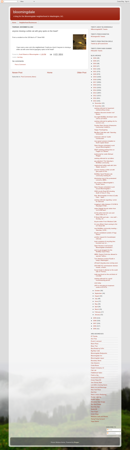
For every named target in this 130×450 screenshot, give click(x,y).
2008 (95, 320)
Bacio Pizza (94, 343)
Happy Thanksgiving (100, 130)
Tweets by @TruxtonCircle (99, 43)
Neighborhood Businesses (28, 22)
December (98, 103)
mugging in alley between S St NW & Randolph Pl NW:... (106, 205)
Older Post (81, 72)
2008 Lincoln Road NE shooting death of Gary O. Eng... (104, 192)
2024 (95, 63)
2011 (95, 98)
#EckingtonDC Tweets (98, 36)
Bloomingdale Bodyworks (99, 353)
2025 (95, 61)
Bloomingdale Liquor (97, 358)
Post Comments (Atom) (28, 76)
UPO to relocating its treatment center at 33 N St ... (104, 286)
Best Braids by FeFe (97, 348)
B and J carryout (96, 341)
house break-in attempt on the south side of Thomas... (106, 270)
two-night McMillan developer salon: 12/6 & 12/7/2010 (105, 117)
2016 (95, 85)
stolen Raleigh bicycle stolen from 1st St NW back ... (105, 209)
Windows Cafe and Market (99, 416)
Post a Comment (20, 64)
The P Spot (94, 411)
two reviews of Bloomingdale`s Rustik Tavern (104, 183)
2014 (95, 90)
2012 (95, 95)
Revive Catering (96, 397)
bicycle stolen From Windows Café (105, 221)
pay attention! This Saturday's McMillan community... (103, 162)
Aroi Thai (94, 339)
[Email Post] (50, 54)
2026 (95, 58)
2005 (95, 328)
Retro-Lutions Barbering (98, 394)
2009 (95, 318)
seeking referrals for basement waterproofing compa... (104, 109)
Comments (112, 433)
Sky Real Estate (96, 404)
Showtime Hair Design (98, 402)
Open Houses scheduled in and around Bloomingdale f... (104, 146)
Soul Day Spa (95, 407)
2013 (95, 93)
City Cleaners (95, 363)
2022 (95, 69)
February (98, 312)
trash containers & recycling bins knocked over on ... (104, 242)
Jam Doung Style (96, 382)
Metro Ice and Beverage (98, 387)
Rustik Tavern (95, 399)
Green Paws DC (96, 380)
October (97, 290)
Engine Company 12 (97, 368)
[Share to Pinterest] (62, 54)
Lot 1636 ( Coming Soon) (99, 385)
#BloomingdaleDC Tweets (99, 29)
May (96, 304)
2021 (95, 71)
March (97, 309)
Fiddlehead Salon (96, 373)
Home (14, 22)
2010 (95, 101)
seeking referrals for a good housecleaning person (103, 279)
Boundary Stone (96, 360)
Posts (110, 430)
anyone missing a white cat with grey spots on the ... (104, 170)
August (97, 296)
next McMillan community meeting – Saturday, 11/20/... (105, 229)
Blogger (76, 442)
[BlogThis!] (56, 54)
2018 (95, 79)
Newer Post (17, 72)
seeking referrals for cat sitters (104, 158)
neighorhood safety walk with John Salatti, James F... (105, 166)
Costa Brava (95, 365)
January (97, 314)
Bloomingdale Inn (96, 355)
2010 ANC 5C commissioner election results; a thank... (106, 266)
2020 (95, 74)
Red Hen (94, 392)
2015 (95, 87)
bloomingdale (24, 12)
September (98, 293)
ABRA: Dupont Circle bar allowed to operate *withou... (105, 255)
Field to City (95, 375)
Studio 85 (94, 409)
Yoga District (95, 421)
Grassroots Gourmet (97, 377)
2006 (95, 326)
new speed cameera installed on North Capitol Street (104, 142)
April (96, 306)
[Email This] (54, 54)
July (96, 298)
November (98, 106)
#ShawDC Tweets (96, 50)
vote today (97, 283)
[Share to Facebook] (60, 54)
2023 (95, 66)
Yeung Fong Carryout (98, 419)
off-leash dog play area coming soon (106, 263)
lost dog (19, 57)
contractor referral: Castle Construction (102, 137)
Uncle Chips (95, 414)
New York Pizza (96, 389)
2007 (95, 323)
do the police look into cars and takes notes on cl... (104, 213)
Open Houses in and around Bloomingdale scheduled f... (104, 246)
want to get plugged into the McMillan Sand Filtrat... (103, 250)
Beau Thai (94, 346)
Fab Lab (93, 370)
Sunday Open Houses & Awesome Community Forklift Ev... (105, 126)
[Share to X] (58, 54)
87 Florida (94, 336)
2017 (95, 82)
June (96, 301)
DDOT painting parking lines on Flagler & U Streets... (104, 150)
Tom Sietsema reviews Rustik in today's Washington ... (104, 259)
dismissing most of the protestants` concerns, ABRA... (105, 179)
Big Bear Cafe (95, 351)
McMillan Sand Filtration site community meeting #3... (103, 174)
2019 (95, 77)
